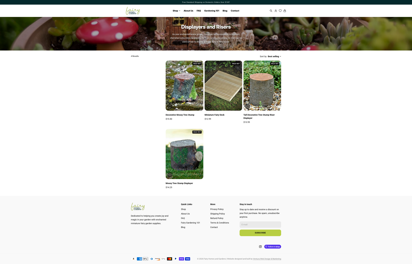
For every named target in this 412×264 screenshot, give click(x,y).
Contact (214, 227)
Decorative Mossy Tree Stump (180, 115)
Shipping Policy (217, 213)
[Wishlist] (280, 10)
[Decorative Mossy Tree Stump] (184, 86)
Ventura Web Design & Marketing (267, 259)
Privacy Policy (216, 209)
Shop (183, 209)
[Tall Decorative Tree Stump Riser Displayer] (262, 86)
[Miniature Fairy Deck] (223, 86)
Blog (183, 227)
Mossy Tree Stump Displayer (179, 183)
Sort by (263, 56)
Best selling (273, 56)
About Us (185, 213)
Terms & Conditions (219, 222)
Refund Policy (216, 218)
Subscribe (260, 233)
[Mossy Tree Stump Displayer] (184, 154)
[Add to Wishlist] (170, 106)
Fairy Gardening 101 (190, 222)
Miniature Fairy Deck (214, 115)
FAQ (183, 218)
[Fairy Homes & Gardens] (133, 11)
